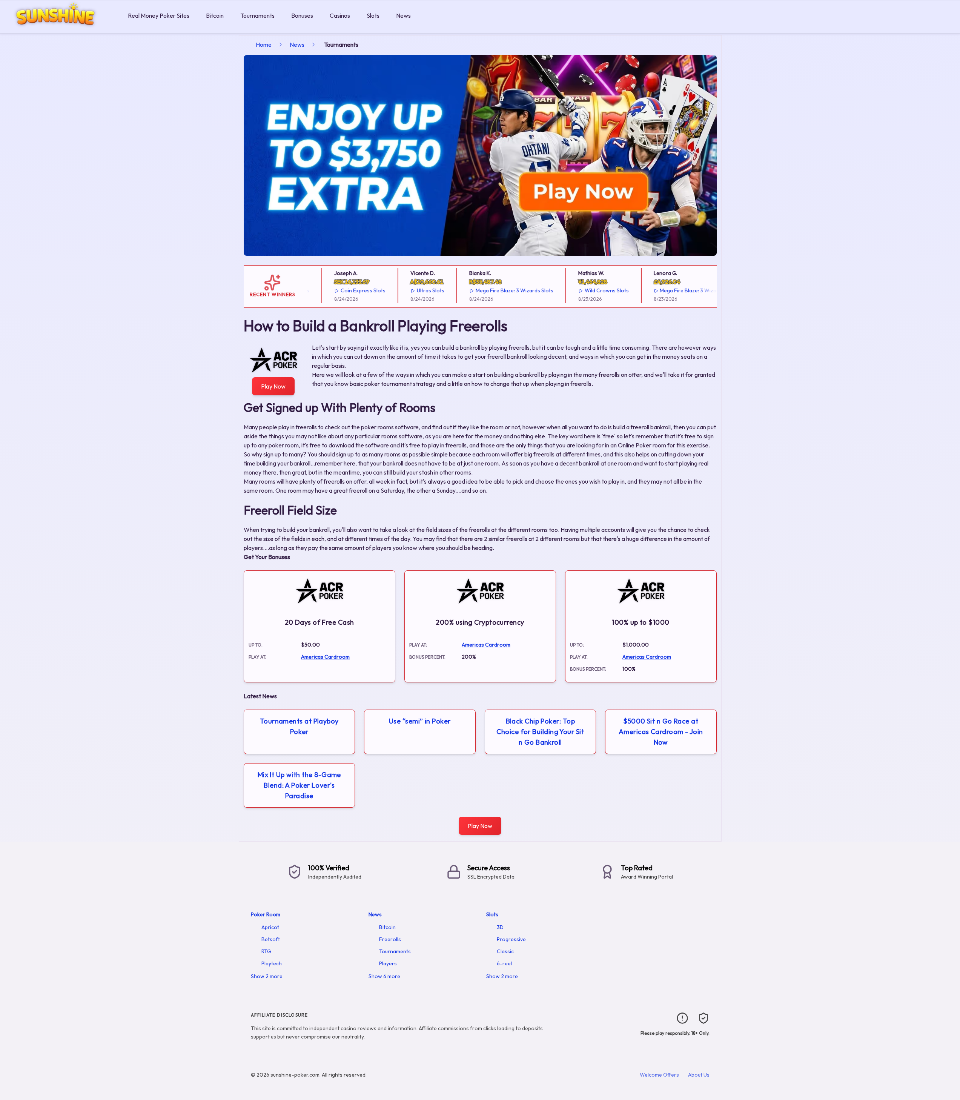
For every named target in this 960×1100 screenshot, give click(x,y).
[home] (62, 27)
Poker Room (265, 914)
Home (264, 44)
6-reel (504, 963)
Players (388, 963)
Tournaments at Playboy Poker (299, 726)
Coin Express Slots (346, 290)
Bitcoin (215, 15)
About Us (699, 1074)
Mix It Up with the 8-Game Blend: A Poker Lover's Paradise (299, 785)
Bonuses (302, 15)
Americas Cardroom (325, 656)
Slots (373, 15)
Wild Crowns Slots (590, 290)
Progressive (511, 939)
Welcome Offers (659, 1074)
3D (500, 927)
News (403, 15)
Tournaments (257, 15)
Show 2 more (267, 976)
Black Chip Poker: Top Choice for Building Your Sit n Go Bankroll (540, 732)
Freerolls (390, 939)
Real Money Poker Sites (158, 15)
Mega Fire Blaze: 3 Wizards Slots (497, 290)
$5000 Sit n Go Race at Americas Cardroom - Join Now (661, 732)
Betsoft (270, 939)
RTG (266, 951)
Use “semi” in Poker (420, 721)
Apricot (270, 927)
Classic (505, 951)
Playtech (271, 963)
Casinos (340, 15)
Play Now (273, 386)
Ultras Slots (413, 290)
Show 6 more (384, 976)
